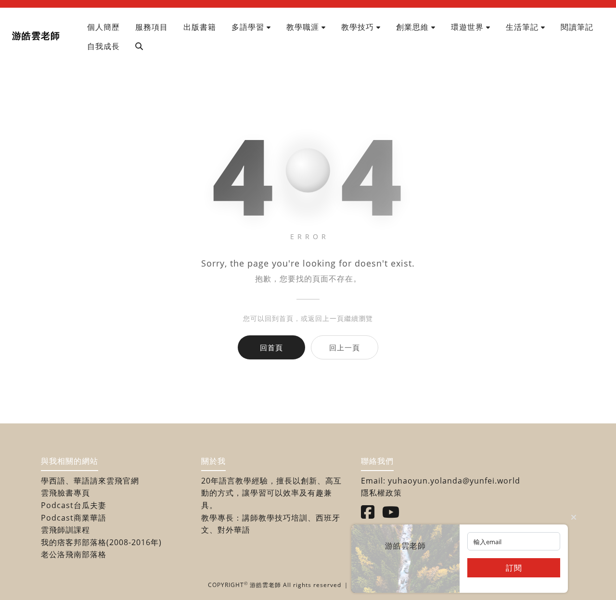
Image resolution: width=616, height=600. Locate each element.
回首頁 (271, 347)
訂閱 (514, 567)
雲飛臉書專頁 (65, 492)
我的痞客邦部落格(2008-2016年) (101, 542)
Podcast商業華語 (73, 517)
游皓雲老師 (36, 35)
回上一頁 (344, 347)
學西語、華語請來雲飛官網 (90, 480)
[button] (251, 27)
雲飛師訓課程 (65, 529)
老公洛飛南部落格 (73, 554)
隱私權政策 (381, 492)
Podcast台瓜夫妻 (73, 505)
